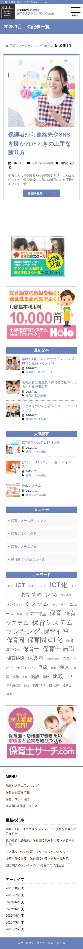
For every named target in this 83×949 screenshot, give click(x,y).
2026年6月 (13, 902)
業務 (46, 677)
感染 (15, 677)
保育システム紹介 (24, 546)
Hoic (10, 586)
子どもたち (26, 667)
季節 (43, 667)
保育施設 (15, 658)
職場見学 (39, 685)
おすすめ (31, 594)
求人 (69, 677)
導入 (64, 667)
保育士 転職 (58, 648)
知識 (27, 685)
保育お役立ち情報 (24, 533)
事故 (19, 614)
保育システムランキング (28, 521)
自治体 (54, 685)
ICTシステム (37, 586)
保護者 (36, 658)
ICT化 (58, 584)
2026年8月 (13, 888)
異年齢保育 (14, 685)
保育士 (31, 649)
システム (37, 603)
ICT (20, 585)
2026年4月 (13, 915)
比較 (58, 676)
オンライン (14, 604)
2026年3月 (13, 922)
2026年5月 (13, 909)
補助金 (66, 685)
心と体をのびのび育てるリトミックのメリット (37, 851)
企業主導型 (36, 613)
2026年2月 (13, 929)
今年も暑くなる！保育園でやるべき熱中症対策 (37, 858)
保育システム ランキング (39, 627)
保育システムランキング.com (46, 943)
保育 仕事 (56, 631)
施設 (35, 676)
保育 (56, 613)
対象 (53, 667)
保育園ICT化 (45, 639)
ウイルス (65, 595)
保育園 (15, 640)
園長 (66, 658)
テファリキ (59, 604)
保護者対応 (53, 658)
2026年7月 (13, 895)
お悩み (51, 594)
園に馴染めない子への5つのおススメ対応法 (35, 865)
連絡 (9, 694)
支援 (25, 677)
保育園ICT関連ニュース (28, 559)
